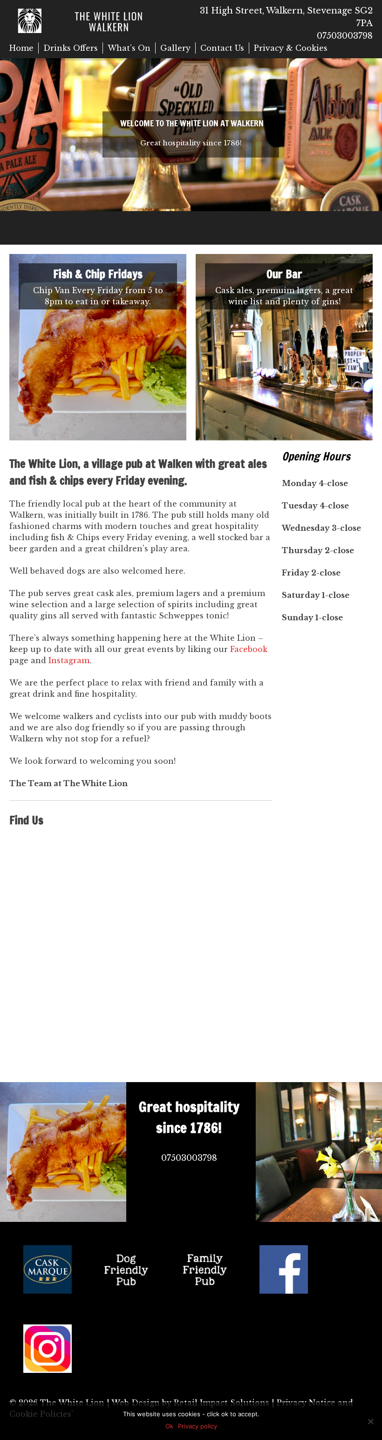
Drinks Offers (70, 48)
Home (21, 48)
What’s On (129, 48)
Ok (169, 1426)
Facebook (248, 649)
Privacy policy (197, 1426)
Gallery (175, 48)
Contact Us (222, 48)
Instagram (68, 660)
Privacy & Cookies (290, 48)
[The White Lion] (100, 20)
